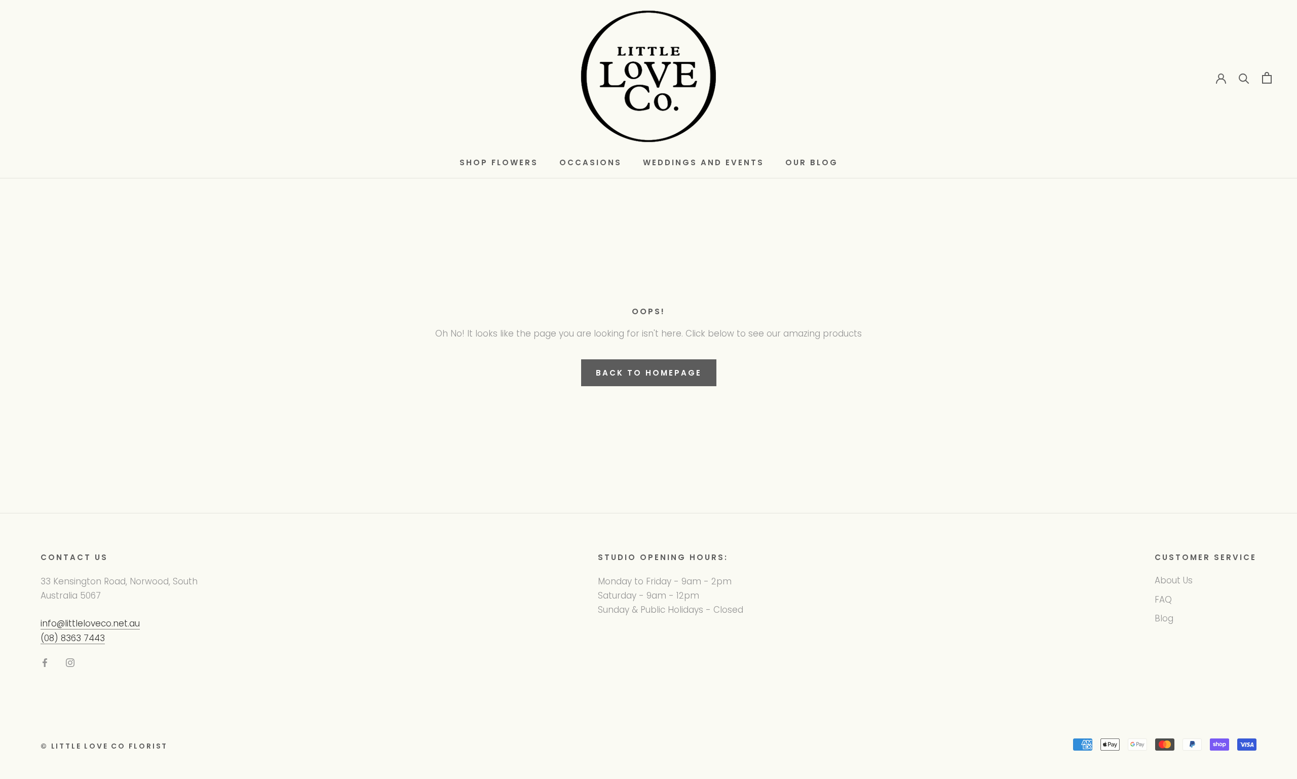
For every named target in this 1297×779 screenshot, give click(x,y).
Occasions (590, 162)
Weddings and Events (703, 162)
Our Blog (811, 162)
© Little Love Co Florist (104, 746)
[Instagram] (70, 662)
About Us (1174, 580)
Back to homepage (649, 372)
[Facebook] (45, 662)
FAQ (1163, 599)
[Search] (1244, 77)
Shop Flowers (499, 162)
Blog (1164, 618)
